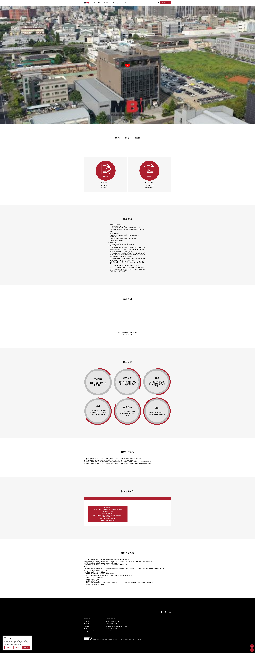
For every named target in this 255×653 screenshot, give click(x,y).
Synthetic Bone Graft (112, 623)
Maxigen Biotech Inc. (90, 631)
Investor (86, 623)
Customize (8, 647)
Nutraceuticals (129, 3)
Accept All (26, 647)
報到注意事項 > (149, 183)
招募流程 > (106, 188)
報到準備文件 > (149, 185)
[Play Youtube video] (127, 65)
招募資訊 (137, 138)
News (86, 628)
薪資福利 (127, 138)
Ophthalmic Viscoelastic (113, 631)
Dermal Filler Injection (112, 628)
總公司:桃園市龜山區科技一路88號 (127, 333)
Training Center (118, 3)
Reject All (17, 647)
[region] (17, 643)
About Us (87, 621)
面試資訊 (117, 138)
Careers (86, 626)
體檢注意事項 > (149, 188)
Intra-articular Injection (113, 621)
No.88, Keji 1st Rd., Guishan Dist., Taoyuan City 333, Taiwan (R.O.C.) (112, 639)
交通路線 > (106, 185)
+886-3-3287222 (127, 334)
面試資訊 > (106, 183)
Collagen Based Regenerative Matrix (116, 626)
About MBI (97, 3)
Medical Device (106, 3)
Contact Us (165, 3)
